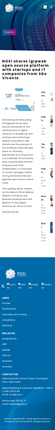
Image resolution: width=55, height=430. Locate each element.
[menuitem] (27, 303)
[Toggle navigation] (51, 7)
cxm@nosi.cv (16, 394)
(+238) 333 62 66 (11, 391)
